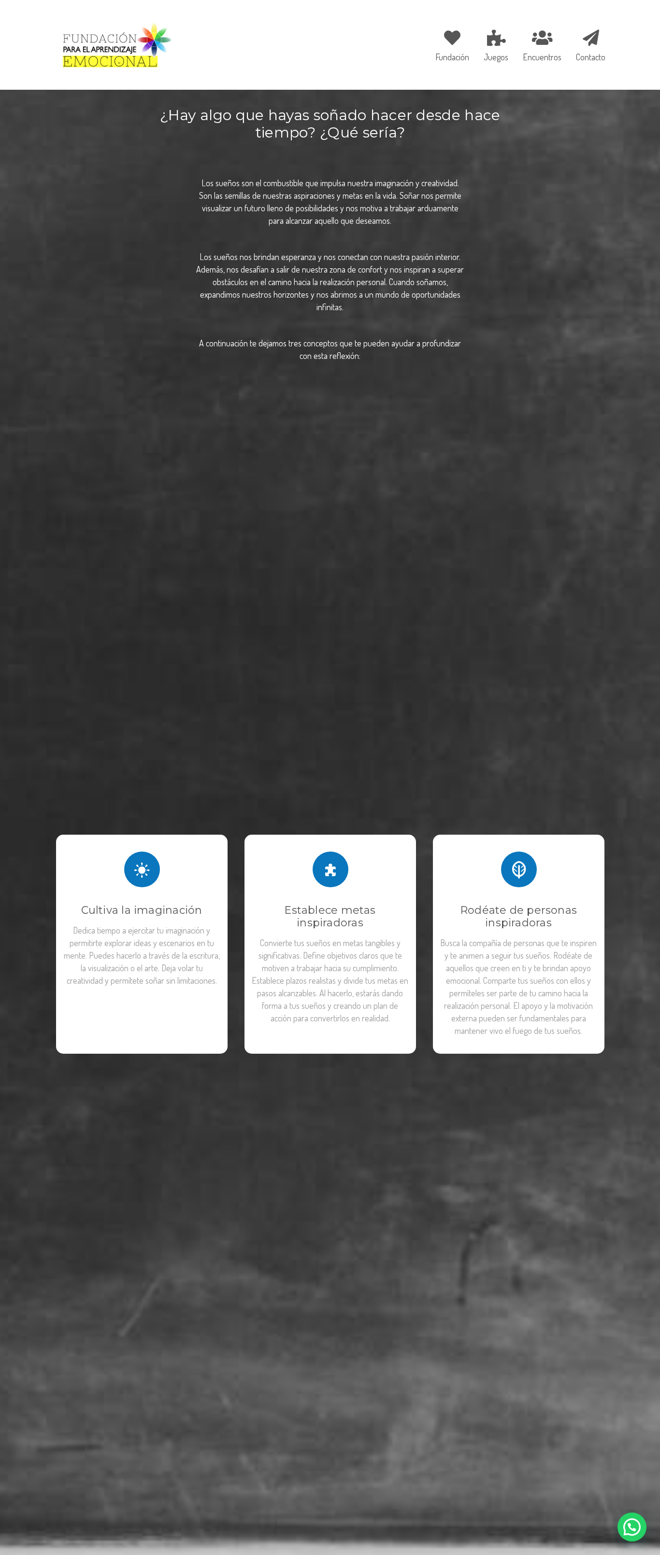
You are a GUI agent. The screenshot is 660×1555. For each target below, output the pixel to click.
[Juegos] (496, 44)
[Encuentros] (542, 44)
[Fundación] (452, 44)
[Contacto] (587, 44)
